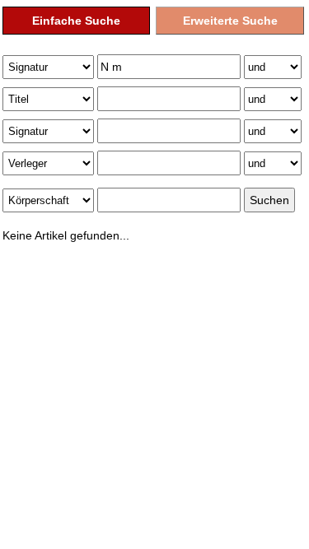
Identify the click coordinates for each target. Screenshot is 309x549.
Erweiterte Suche (230, 20)
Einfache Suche (76, 20)
